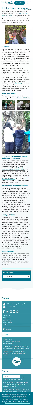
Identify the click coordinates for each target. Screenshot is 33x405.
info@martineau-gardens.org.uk (15, 304)
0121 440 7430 (10, 306)
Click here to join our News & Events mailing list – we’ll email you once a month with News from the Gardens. (16, 391)
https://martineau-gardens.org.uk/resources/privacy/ (17, 402)
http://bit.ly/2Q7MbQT (22, 98)
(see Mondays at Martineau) (15, 177)
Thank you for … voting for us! (15, 8)
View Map (8, 329)
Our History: (18, 83)
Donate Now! (19, 3)
